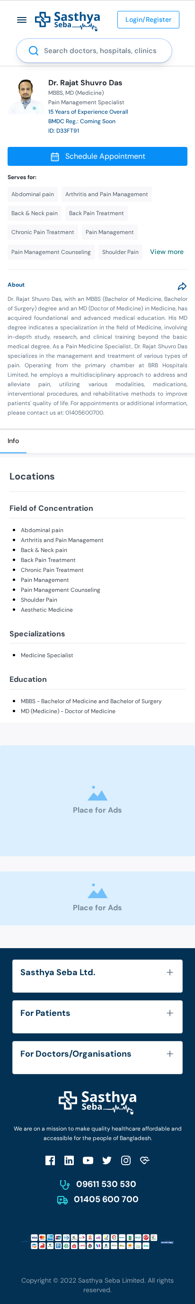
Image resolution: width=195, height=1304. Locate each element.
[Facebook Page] (50, 1160)
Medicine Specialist (47, 655)
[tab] (13, 441)
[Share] (182, 286)
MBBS (55, 93)
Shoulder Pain (39, 600)
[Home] (67, 21)
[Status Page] (145, 1160)
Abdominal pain (42, 530)
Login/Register (148, 19)
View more (167, 251)
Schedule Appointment (105, 156)
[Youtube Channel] (88, 1160)
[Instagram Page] (126, 1160)
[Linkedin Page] (69, 1160)
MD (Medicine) (84, 93)
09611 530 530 (106, 1184)
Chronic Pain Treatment (52, 570)
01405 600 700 (106, 1199)
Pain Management (45, 580)
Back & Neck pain (44, 550)
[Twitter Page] (107, 1160)
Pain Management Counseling (60, 590)
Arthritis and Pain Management (62, 540)
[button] (22, 19)
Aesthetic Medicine (47, 610)
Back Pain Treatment (48, 560)
